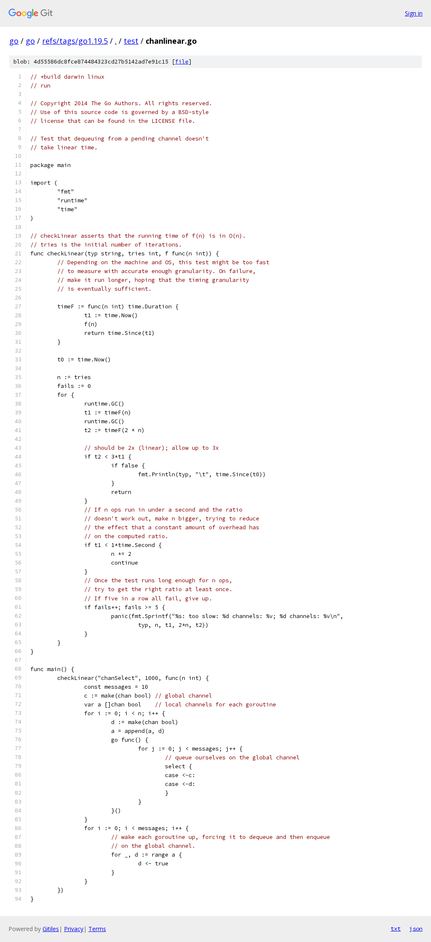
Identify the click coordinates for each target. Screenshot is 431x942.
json (416, 928)
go (14, 41)
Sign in (414, 13)
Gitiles (51, 929)
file (182, 61)
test (131, 41)
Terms (97, 929)
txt (396, 928)
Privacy (73, 929)
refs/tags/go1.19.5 (75, 41)
